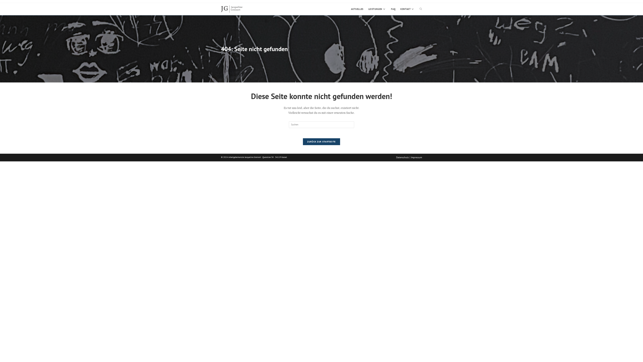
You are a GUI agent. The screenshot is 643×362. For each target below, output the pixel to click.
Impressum (416, 157)
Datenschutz (402, 157)
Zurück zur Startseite (321, 141)
